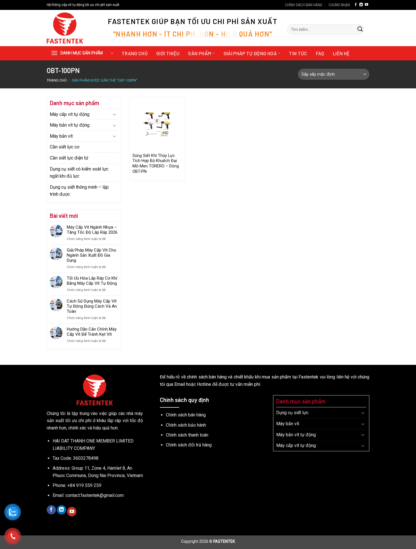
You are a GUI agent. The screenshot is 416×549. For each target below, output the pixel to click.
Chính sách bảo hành (186, 425)
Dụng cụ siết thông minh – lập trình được (79, 190)
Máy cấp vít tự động (69, 114)
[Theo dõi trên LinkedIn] (361, 5)
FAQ (320, 53)
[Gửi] (360, 29)
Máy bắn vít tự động (69, 125)
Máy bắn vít (61, 136)
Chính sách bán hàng (186, 415)
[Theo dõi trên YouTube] (366, 5)
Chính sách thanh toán (187, 435)
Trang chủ (135, 53)
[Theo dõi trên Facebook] (355, 5)
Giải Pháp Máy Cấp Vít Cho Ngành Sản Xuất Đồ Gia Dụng (91, 255)
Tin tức (298, 53)
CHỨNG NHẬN (339, 5)
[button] (82, 53)
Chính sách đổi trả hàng (189, 445)
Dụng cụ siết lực (292, 412)
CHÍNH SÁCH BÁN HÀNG (303, 5)
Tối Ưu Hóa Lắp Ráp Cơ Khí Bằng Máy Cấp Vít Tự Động (92, 281)
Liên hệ (341, 53)
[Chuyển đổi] (114, 114)
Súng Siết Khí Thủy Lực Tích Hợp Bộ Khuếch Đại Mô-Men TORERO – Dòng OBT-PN (155, 163)
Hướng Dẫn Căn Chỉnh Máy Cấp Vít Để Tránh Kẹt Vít (92, 332)
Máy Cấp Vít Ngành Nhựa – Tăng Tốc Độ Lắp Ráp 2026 (92, 230)
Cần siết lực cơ (64, 147)
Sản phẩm (199, 53)
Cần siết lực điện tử (69, 158)
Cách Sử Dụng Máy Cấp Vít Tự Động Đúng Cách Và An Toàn (92, 306)
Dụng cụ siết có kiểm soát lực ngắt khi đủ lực (79, 172)
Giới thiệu (167, 53)
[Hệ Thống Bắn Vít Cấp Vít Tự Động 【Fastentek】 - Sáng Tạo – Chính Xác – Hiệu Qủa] (72, 28)
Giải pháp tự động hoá (250, 53)
